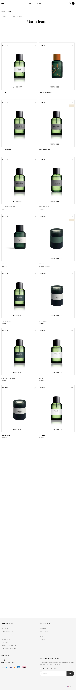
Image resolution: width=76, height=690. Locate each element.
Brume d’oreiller (8, 207)
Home (3, 11)
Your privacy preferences (9, 648)
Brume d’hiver (44, 150)
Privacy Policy (5, 639)
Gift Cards (4, 642)
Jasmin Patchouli (8, 378)
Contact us (4, 628)
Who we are (43, 628)
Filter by (4, 16)
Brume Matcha (44, 207)
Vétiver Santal (45, 609)
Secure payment (6, 637)
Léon (41, 378)
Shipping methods (7, 631)
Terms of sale (44, 634)
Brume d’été (6, 150)
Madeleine (5, 435)
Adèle (3, 93)
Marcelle (5, 495)
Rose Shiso (5, 552)
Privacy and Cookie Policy (9, 645)
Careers (42, 639)
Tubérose (5, 609)
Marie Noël (43, 495)
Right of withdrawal (7, 634)
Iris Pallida (5, 321)
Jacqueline (43, 321)
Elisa (3, 264)
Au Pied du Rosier (45, 93)
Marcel (42, 435)
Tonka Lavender (45, 552)
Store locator (44, 631)
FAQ (41, 637)
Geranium (42, 264)
